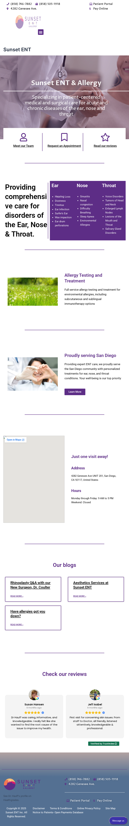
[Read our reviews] (105, 137)
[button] (41, 32)
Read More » (16, 596)
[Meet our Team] (23, 137)
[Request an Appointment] (64, 137)
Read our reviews (105, 146)
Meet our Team (23, 146)
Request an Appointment (64, 146)
